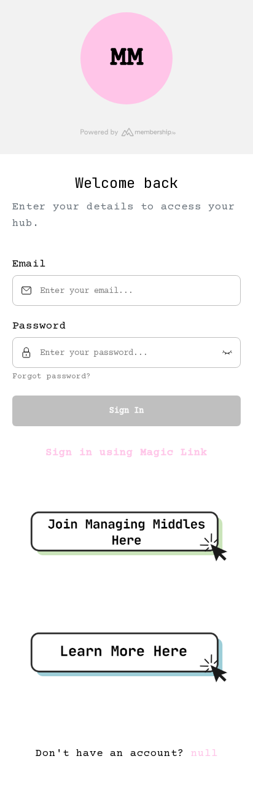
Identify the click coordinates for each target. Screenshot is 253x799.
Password (39, 326)
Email (29, 264)
